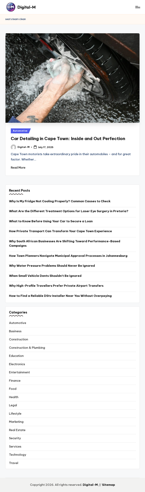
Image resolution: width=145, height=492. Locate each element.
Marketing (16, 422)
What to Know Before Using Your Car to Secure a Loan (51, 221)
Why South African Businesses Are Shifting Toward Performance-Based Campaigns (64, 243)
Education (16, 356)
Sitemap (108, 485)
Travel (13, 463)
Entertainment (19, 372)
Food (12, 389)
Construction (18, 339)
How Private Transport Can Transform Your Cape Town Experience (60, 231)
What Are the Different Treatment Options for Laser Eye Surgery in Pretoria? (68, 211)
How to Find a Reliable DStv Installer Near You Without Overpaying (60, 296)
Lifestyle (15, 413)
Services (15, 446)
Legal (13, 405)
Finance (15, 381)
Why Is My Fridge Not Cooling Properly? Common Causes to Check (60, 201)
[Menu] (137, 7)
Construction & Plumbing (27, 348)
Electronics (17, 364)
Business (15, 331)
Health (13, 397)
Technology (17, 455)
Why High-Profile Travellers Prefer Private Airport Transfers (56, 286)
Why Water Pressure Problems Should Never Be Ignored (52, 266)
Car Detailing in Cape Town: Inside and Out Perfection (68, 138)
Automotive (20, 130)
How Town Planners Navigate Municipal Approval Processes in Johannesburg (68, 256)
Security (15, 438)
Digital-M (90, 485)
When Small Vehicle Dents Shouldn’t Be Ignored (45, 276)
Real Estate (17, 430)
